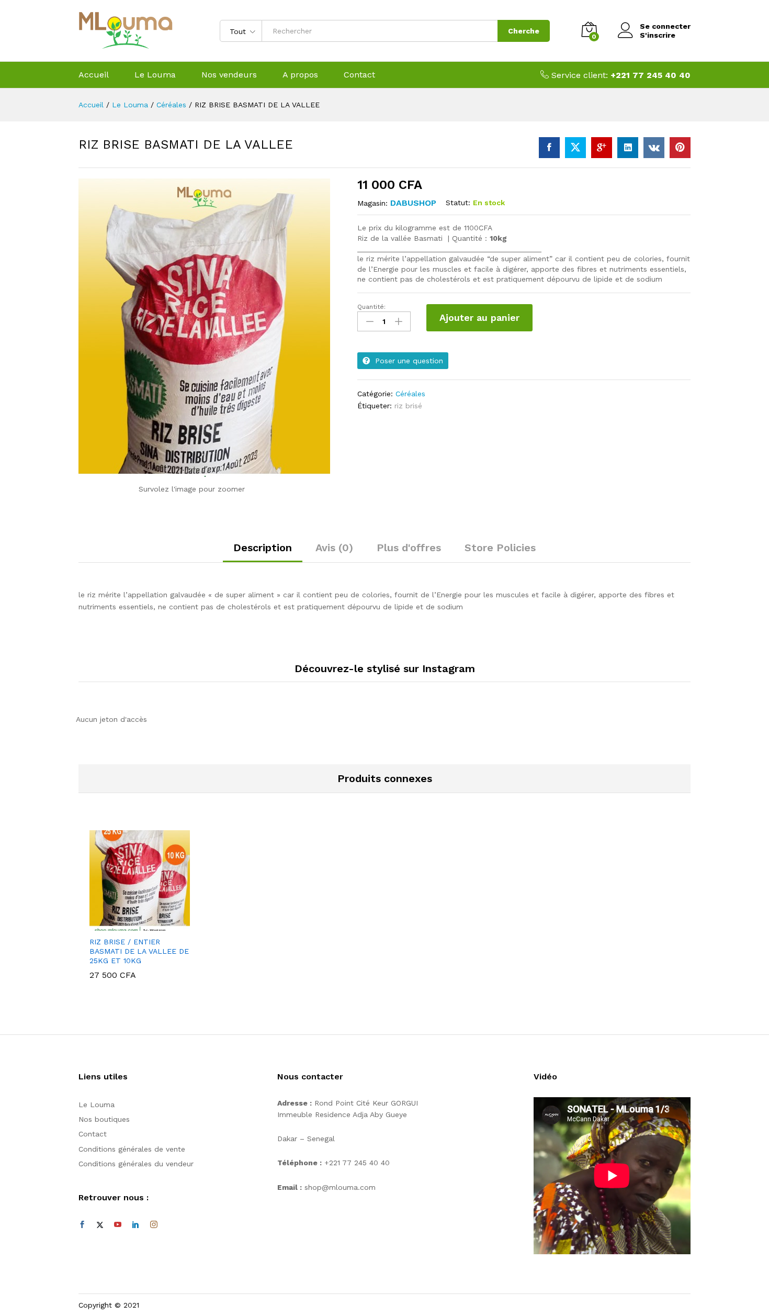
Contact (359, 75)
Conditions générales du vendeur (136, 1163)
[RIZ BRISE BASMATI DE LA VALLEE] (549, 147)
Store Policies (500, 547)
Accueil (93, 75)
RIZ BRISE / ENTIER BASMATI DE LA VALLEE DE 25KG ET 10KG (139, 951)
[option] (139, 907)
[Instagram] (153, 1225)
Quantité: (371, 307)
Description (262, 547)
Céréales (410, 393)
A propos (300, 75)
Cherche (523, 31)
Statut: (458, 202)
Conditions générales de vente (131, 1149)
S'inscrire (657, 35)
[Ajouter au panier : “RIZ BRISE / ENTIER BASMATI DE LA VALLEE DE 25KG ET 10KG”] (128, 924)
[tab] (262, 552)
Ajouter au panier (479, 317)
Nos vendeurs (229, 75)
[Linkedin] (135, 1225)
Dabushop (413, 203)
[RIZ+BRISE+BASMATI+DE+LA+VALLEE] (575, 147)
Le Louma (155, 75)
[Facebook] (82, 1225)
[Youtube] (118, 1225)
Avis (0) (334, 547)
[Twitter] (100, 1225)
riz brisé (408, 406)
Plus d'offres (409, 547)
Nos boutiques (104, 1119)
